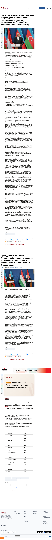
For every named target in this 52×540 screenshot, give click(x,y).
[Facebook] (4, 532)
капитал (13, 477)
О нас (25, 513)
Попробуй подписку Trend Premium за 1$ (15, 244)
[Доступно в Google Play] (47, 532)
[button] (2, 29)
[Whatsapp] (2, 532)
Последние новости (17, 513)
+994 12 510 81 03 (3, 524)
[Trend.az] (4, 8)
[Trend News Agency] (4, 512)
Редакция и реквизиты (27, 514)
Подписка (35, 513)
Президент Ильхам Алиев (10, 349)
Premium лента (16, 514)
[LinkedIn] (13, 532)
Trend (19, 55)
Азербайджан (8, 477)
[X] (7, 532)
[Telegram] (11, 532)
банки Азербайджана (24, 477)
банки (18, 477)
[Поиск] (29, 8)
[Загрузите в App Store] (40, 532)
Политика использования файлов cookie (45, 522)
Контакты (25, 516)
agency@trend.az (3, 525)
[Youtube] (9, 532)
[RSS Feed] (15, 532)
